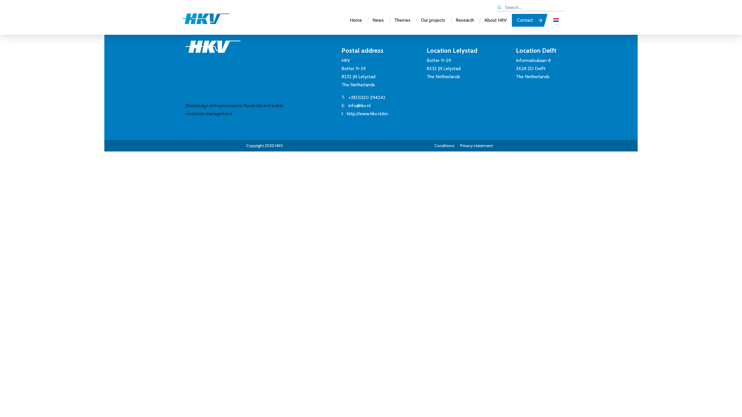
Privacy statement (476, 145)
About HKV (495, 20)
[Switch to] (556, 20)
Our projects (433, 20)
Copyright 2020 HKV (264, 145)
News (378, 20)
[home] (200, 21)
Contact (525, 20)
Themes (402, 20)
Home (356, 20)
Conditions (444, 145)
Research (465, 20)
